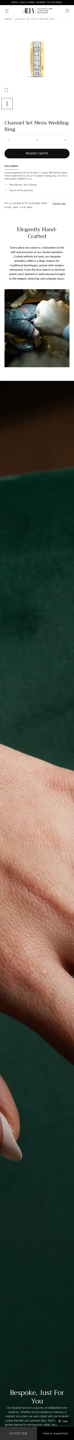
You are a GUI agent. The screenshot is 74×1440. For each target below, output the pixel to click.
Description (11, 166)
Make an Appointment (55, 1433)
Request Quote (37, 153)
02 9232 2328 (18, 1433)
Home (7, 19)
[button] (6, 11)
